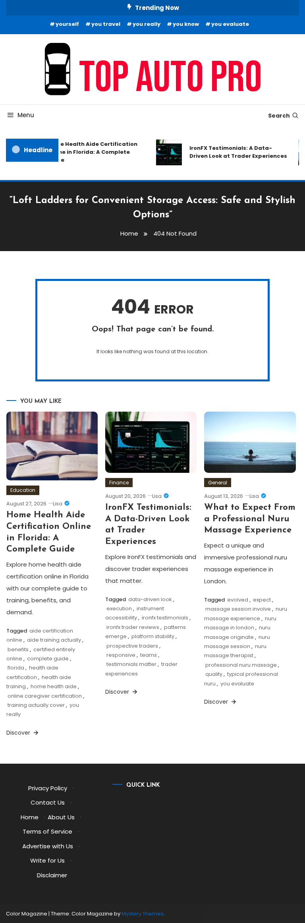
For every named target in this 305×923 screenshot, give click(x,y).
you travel (105, 24)
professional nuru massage (241, 665)
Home (30, 817)
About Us (61, 817)
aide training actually (54, 640)
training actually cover (36, 705)
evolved (237, 600)
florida (16, 667)
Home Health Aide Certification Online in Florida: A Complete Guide (90, 152)
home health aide (54, 686)
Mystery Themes (143, 913)
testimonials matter (131, 664)
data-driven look (150, 599)
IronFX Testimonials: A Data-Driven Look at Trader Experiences (236, 152)
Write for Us (47, 860)
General (217, 482)
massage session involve (238, 609)
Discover (19, 733)
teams (148, 655)
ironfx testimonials (165, 617)
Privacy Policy (47, 788)
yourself (67, 24)
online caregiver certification (45, 696)
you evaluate (230, 24)
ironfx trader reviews (132, 627)
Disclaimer (52, 875)
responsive (120, 655)
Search (279, 116)
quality (213, 674)
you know (186, 24)
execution (119, 608)
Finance (119, 482)
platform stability (152, 636)
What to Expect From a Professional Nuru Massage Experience (249, 519)
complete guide (48, 658)
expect (262, 600)
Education (22, 490)
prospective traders (132, 646)
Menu (25, 115)
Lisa (57, 503)
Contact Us (48, 802)
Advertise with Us (47, 846)
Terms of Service (47, 831)
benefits (18, 649)
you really (146, 24)
